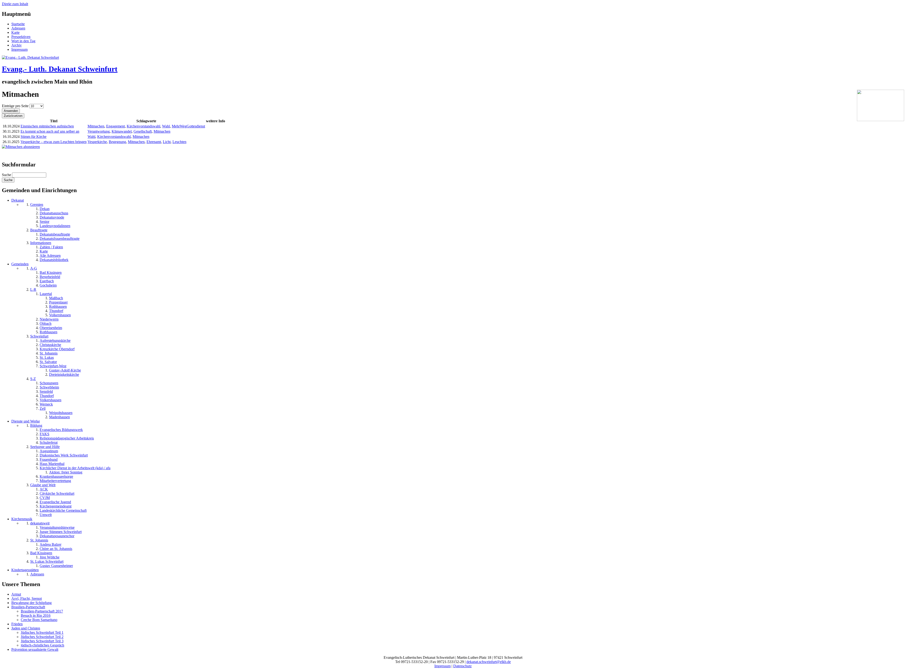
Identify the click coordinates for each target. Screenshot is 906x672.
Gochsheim (48, 285)
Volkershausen (60, 315)
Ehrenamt (154, 142)
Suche (7, 175)
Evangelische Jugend (55, 502)
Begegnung (117, 142)
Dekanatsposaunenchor (57, 536)
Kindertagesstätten (25, 570)
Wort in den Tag (23, 41)
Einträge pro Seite (15, 106)
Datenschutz (462, 666)
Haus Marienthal (52, 464)
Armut (16, 594)
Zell (43, 408)
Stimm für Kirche (33, 137)
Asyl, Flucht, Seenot (26, 598)
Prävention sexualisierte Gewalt (34, 649)
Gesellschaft (143, 131)
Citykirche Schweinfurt (57, 493)
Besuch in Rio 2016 (35, 615)
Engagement (115, 126)
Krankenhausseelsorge (56, 476)
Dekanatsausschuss (54, 213)
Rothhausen (58, 306)
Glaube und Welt (42, 485)
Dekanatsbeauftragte (55, 234)
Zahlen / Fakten (51, 247)
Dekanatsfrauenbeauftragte (60, 239)
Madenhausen (59, 417)
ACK (44, 489)
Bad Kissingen (51, 272)
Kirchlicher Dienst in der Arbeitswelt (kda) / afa (75, 468)
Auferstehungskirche (55, 340)
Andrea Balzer (50, 544)
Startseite (18, 24)
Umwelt (46, 515)
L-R (33, 289)
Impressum (19, 49)
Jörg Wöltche (49, 557)
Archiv (16, 45)
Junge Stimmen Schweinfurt (61, 532)
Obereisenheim (51, 328)
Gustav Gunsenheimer (56, 566)
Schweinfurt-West (53, 366)
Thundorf (56, 311)
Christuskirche (50, 345)
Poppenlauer (58, 302)
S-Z (33, 379)
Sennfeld (46, 391)
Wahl (166, 126)
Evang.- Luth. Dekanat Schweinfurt (59, 69)
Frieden (17, 624)
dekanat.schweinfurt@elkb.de (488, 662)
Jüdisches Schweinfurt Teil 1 (42, 632)
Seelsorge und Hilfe (45, 447)
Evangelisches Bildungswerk (61, 430)
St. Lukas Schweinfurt (46, 561)
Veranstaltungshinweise (57, 527)
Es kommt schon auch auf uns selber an (50, 131)
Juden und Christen (25, 628)
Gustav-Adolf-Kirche (65, 370)
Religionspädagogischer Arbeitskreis (67, 438)
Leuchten (179, 142)
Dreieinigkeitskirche (64, 374)
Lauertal (46, 294)
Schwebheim (49, 387)
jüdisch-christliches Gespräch (42, 645)
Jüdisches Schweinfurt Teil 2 (42, 637)
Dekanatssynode (52, 217)
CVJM (45, 498)
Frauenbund (49, 459)
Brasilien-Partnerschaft (28, 607)
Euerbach (47, 281)
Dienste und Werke (25, 421)
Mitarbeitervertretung (55, 481)
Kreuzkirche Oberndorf (57, 349)
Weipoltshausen (60, 413)
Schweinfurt (39, 336)
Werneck (46, 404)
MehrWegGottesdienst (188, 126)
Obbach (45, 323)
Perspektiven (20, 37)
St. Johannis (49, 353)
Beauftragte (38, 230)
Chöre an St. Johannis (56, 549)
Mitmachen (96, 126)
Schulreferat (49, 442)
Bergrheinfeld (50, 277)
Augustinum (49, 451)
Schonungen (49, 383)
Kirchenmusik (21, 519)
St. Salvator (48, 362)
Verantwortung (99, 131)
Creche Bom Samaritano (39, 620)
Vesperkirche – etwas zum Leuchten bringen (54, 142)
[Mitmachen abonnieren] (21, 147)
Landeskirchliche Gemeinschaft (63, 510)
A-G (33, 268)
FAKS (44, 434)
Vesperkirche (97, 142)
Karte (15, 32)
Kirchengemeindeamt (55, 506)
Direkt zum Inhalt (15, 4)
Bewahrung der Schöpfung (31, 603)
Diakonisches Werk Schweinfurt (64, 455)
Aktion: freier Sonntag (65, 472)
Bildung (36, 425)
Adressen (18, 28)
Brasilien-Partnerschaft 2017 (42, 611)
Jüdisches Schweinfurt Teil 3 (42, 641)
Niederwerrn (49, 319)
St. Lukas (47, 357)
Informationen (40, 243)
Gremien (36, 205)
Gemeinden (20, 264)
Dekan (45, 209)
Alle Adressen (50, 256)
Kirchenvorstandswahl (143, 126)
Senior (44, 222)
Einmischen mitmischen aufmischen (47, 126)
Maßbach (56, 298)
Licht (167, 142)
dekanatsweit (40, 523)
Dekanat (17, 200)
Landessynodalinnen (55, 226)
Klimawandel (122, 131)
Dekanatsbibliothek (54, 260)
